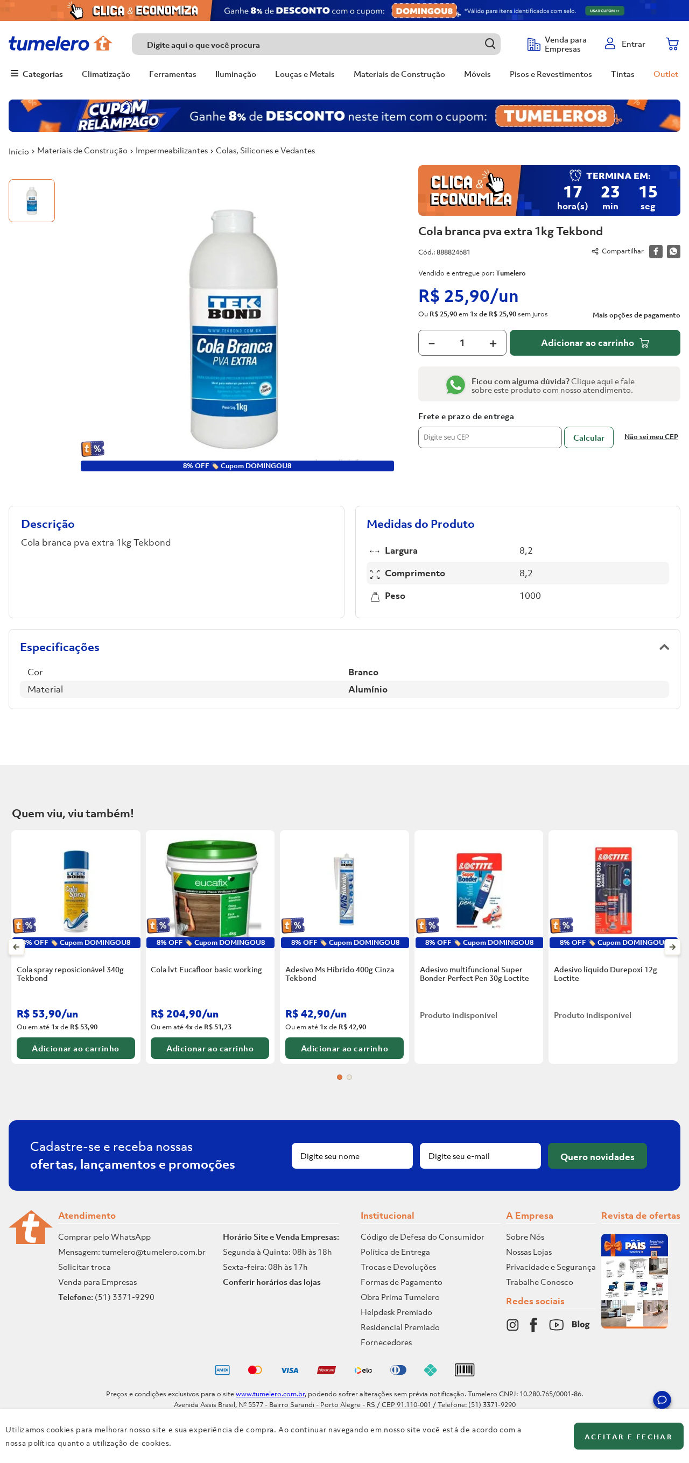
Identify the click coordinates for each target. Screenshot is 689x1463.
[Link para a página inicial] (19, 151)
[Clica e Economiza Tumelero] (344, 10)
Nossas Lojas (529, 1251)
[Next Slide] (672, 947)
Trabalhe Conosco (539, 1281)
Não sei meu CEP (651, 436)
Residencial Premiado (400, 1326)
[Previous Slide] (16, 947)
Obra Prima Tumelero (400, 1296)
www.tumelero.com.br (270, 1393)
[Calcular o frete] (589, 437)
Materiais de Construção (82, 150)
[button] (662, 1401)
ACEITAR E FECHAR (629, 1436)
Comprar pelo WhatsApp (104, 1236)
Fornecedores (386, 1342)
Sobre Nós (525, 1236)
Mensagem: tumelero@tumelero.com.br (132, 1251)
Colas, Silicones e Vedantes (265, 150)
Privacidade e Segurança (551, 1266)
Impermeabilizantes (172, 150)
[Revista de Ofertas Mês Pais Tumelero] (634, 1325)
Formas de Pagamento (401, 1281)
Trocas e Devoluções (398, 1266)
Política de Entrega (395, 1251)
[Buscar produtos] (490, 44)
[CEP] (490, 430)
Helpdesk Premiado (396, 1311)
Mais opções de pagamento (636, 315)
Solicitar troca (84, 1266)
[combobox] (324, 44)
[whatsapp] (673, 251)
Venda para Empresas (97, 1281)
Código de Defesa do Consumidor (422, 1236)
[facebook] (656, 251)
